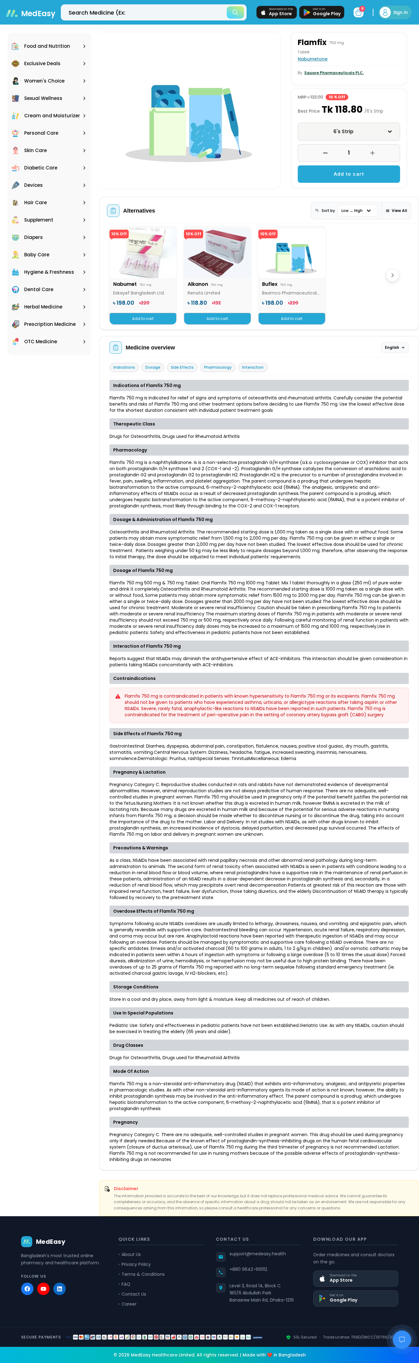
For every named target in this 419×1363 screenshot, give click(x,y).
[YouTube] (43, 1289)
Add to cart (349, 174)
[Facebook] (27, 1289)
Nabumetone (313, 59)
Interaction (253, 367)
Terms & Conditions (143, 1274)
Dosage (152, 367)
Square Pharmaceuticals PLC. (334, 72)
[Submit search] (235, 12)
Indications (124, 367)
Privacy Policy (136, 1264)
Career (129, 1304)
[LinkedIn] (59, 1289)
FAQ (126, 1284)
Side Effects (182, 367)
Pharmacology (218, 367)
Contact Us (134, 1294)
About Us (131, 1254)
